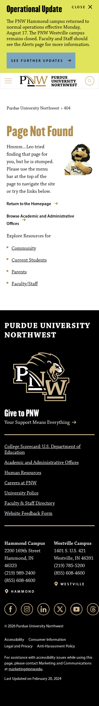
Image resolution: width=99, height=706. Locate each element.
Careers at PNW (20, 483)
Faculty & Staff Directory (29, 503)
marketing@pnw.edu (25, 669)
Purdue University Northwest (47, 330)
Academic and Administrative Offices (41, 463)
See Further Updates (37, 60)
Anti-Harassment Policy (56, 646)
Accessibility (14, 639)
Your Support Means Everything (37, 422)
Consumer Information (47, 639)
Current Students (29, 260)
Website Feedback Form (28, 513)
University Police (21, 493)
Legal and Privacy (18, 646)
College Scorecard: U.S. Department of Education (42, 449)
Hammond (23, 591)
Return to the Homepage (29, 203)
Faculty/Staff (25, 284)
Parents (19, 272)
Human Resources (22, 473)
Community (24, 248)
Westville (73, 584)
